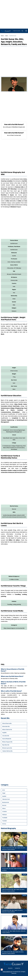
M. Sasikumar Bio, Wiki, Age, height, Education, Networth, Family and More (13, 952)
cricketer (4, 811)
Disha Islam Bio (6, 726)
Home (2, 35)
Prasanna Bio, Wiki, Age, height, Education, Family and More (13, 869)
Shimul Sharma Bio (7, 723)
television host (6, 799)
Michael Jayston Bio (7, 748)
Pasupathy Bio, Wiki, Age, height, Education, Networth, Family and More (12, 911)
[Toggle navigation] (26, 31)
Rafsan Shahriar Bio (7, 729)
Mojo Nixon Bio (5, 744)
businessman (5, 802)
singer (3, 793)
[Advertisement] (14, 14)
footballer (4, 817)
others (4, 808)
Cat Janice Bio (5, 735)
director (4, 805)
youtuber (4, 820)
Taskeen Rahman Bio (7, 751)
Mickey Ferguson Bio (7, 741)
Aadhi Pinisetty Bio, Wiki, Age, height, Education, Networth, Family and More (13, 890)
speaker (4, 796)
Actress (4, 823)
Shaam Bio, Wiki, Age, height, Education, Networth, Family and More (14, 931)
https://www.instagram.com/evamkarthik (14, 628)
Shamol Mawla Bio (6, 738)
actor (6, 35)
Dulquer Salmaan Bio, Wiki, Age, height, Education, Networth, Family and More (14, 848)
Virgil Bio (4, 732)
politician (4, 814)
